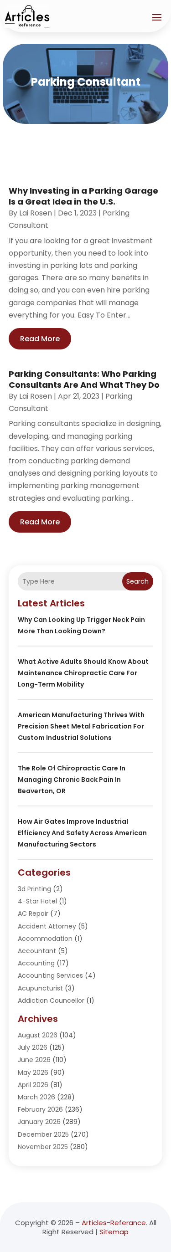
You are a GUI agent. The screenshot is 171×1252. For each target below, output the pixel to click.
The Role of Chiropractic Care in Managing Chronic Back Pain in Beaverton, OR (71, 779)
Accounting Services (50, 975)
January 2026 (39, 1121)
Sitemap (114, 1232)
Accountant (37, 950)
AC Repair (33, 913)
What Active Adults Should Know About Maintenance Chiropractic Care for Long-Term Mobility (83, 673)
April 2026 (33, 1084)
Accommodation (45, 938)
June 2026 (34, 1059)
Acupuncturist (40, 988)
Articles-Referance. (114, 1222)
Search (137, 581)
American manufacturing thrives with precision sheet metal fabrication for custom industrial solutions (81, 726)
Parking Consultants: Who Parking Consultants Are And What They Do (84, 379)
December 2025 (43, 1134)
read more (40, 339)
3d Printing (34, 888)
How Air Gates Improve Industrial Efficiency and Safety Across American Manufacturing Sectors (82, 833)
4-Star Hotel (37, 901)
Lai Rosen (35, 213)
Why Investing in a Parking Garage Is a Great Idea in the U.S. (83, 196)
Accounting (36, 963)
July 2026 (32, 1047)
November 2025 (43, 1146)
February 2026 (40, 1109)
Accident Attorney (47, 926)
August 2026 (37, 1035)
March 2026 (36, 1097)
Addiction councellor (51, 1000)
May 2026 (33, 1072)
